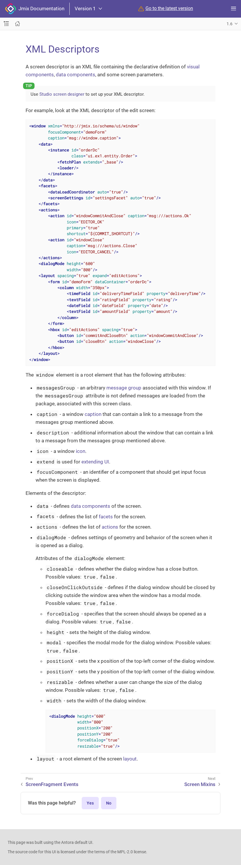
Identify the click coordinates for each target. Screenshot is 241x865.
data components (75, 74)
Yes (90, 803)
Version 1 (85, 8)
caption (93, 414)
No (108, 803)
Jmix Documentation (40, 8)
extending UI (95, 462)
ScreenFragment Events (52, 784)
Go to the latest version (169, 8)
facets (106, 517)
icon (80, 451)
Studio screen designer (61, 94)
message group (123, 388)
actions (110, 527)
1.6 (229, 23)
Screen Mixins (199, 784)
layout (130, 759)
